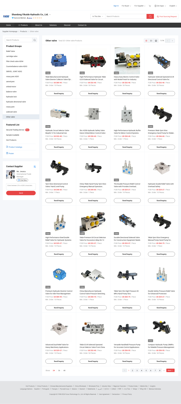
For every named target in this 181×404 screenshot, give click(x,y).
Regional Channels (119, 386)
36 (59, 370)
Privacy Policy (127, 394)
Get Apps (160, 6)
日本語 (113, 389)
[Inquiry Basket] (150, 6)
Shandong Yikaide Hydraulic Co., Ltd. (30, 14)
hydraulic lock (11, 96)
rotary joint (10, 107)
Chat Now (23, 180)
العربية (100, 389)
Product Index (133, 386)
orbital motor (11, 86)
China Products (42, 386)
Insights (152, 386)
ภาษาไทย (127, 389)
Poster (11, 153)
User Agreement (104, 394)
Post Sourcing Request (168, 16)
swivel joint (10, 81)
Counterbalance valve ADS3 (16, 66)
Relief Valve (10, 51)
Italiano (74, 389)
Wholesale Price (94, 386)
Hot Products (30, 386)
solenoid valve (11, 112)
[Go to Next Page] (172, 40)
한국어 (106, 389)
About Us (38, 25)
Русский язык (64, 389)
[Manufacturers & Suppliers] (18, 5)
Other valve (10, 117)
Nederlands (91, 389)
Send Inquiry (59, 93)
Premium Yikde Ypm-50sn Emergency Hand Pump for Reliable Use (161, 133)
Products (24, 25)
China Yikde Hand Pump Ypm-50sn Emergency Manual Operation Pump (93, 186)
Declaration (116, 394)
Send (21, 193)
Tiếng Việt (143, 389)
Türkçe (135, 389)
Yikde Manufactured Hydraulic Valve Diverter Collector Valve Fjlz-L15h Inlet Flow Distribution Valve (58, 79)
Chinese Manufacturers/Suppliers (61, 386)
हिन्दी (119, 389)
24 (54, 370)
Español (37, 389)
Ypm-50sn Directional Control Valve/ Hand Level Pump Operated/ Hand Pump (56, 186)
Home (8, 25)
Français (55, 389)
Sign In (116, 6)
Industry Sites (106, 386)
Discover (67, 25)
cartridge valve (11, 56)
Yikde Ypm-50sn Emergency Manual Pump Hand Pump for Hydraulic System (159, 240)
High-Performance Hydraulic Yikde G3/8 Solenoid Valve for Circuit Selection (93, 79)
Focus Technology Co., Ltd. (74, 394)
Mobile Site (144, 386)
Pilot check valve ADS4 (14, 61)
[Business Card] (35, 166)
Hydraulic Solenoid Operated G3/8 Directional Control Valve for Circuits (161, 79)
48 (64, 370)
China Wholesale (80, 386)
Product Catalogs (15, 147)
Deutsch (82, 389)
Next (169, 370)
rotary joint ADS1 (12, 76)
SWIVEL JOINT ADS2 (14, 71)
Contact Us (82, 25)
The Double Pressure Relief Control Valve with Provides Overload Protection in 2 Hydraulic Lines (127, 186)
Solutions (53, 25)
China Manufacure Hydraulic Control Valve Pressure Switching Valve (92, 293)
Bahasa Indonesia (155, 389)
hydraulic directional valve (16, 102)
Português (45, 389)
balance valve (11, 91)
